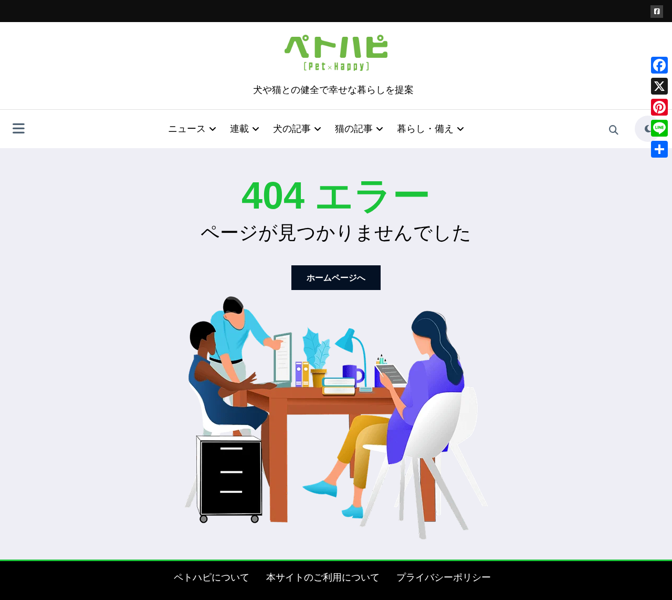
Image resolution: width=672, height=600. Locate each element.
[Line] (659, 128)
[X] (659, 86)
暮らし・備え (425, 128)
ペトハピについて (211, 577)
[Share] (659, 149)
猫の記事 (354, 128)
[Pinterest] (659, 107)
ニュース (187, 128)
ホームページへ (336, 277)
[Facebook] (659, 65)
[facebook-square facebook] (656, 11)
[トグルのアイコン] (18, 130)
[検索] (614, 130)
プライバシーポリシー (443, 577)
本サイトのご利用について (323, 577)
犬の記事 (292, 128)
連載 (239, 128)
